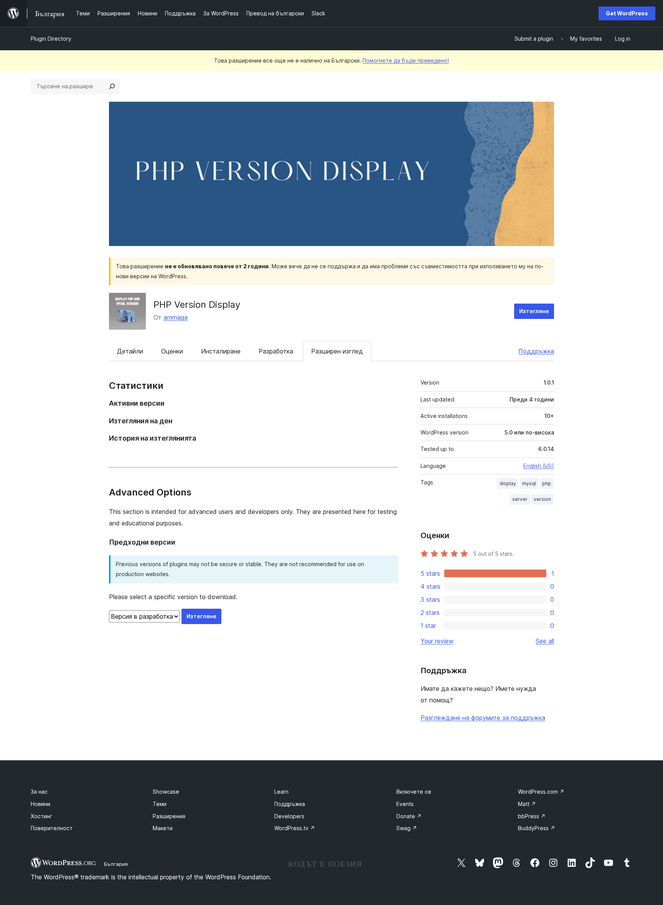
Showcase (166, 791)
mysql (529, 483)
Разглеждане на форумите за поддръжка (483, 718)
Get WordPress (627, 13)
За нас (39, 791)
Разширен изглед (337, 351)
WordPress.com (541, 791)
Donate (409, 816)
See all (545, 641)
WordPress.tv (294, 828)
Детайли (130, 351)
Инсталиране (221, 351)
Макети (163, 828)
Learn (281, 791)
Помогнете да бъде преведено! (406, 60)
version (542, 499)
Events (405, 804)
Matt (527, 804)
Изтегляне (534, 311)
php (546, 483)
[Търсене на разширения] (112, 86)
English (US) (538, 465)
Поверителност (52, 828)
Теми (160, 804)
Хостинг (41, 816)
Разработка (276, 351)
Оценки (172, 351)
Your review (437, 641)
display (508, 483)
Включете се (413, 791)
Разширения (169, 816)
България (116, 864)
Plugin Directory (51, 38)
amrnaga (175, 317)
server (520, 499)
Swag (406, 828)
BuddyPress (536, 828)
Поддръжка (536, 351)
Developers (289, 816)
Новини (40, 804)
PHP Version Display (196, 304)
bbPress (532, 816)
